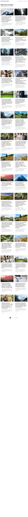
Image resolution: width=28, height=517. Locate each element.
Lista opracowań (20, 1)
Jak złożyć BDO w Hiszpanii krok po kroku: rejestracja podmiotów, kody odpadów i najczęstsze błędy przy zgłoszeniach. (20, 101)
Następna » (16, 317)
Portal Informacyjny (5, 1)
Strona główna (25, 1)
